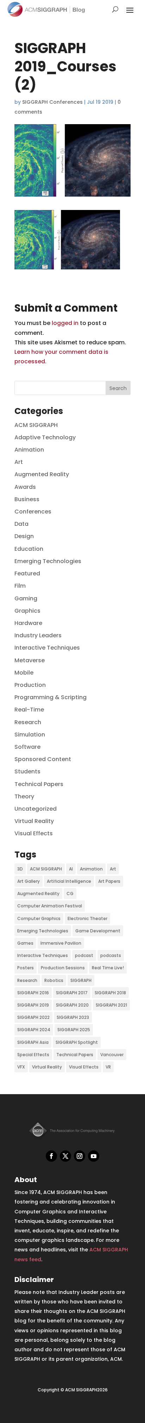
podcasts (110, 955)
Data (21, 524)
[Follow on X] (65, 1156)
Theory (24, 796)
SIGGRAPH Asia (33, 1042)
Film (20, 586)
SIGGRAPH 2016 (33, 993)
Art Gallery (28, 881)
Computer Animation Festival (49, 906)
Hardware (28, 623)
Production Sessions (63, 968)
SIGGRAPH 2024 (33, 1030)
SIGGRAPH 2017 (72, 993)
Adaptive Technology (45, 437)
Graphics (27, 611)
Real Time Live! (108, 968)
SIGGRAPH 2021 (111, 1005)
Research (27, 722)
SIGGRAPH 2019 (33, 1005)
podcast (84, 955)
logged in (65, 323)
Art (18, 462)
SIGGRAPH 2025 (73, 1030)
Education (28, 549)
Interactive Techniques (47, 648)
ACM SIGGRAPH (36, 425)
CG (70, 893)
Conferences (32, 512)
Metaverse (29, 660)
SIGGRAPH (81, 980)
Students (27, 771)
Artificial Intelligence (69, 881)
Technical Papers (38, 784)
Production (30, 685)
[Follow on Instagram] (79, 1156)
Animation (29, 450)
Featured (27, 573)
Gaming (25, 598)
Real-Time (29, 710)
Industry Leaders (38, 635)
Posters (25, 968)
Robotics (53, 980)
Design (24, 536)
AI (71, 869)
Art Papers (109, 881)
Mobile (23, 673)
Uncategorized (35, 809)
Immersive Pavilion (60, 943)
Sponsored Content (42, 759)
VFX (21, 1067)
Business (26, 499)
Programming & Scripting (50, 697)
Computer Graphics (39, 918)
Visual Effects (33, 833)
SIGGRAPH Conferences (52, 102)
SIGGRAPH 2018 (110, 993)
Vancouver (112, 1055)
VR (108, 1067)
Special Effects (33, 1055)
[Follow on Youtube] (93, 1156)
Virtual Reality (34, 821)
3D (20, 869)
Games (25, 943)
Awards (25, 487)
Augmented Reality (41, 474)
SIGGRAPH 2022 (33, 1017)
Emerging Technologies (47, 561)
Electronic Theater (87, 918)
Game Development (97, 931)
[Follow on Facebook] (51, 1156)
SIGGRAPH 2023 (73, 1017)
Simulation (29, 734)
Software (27, 747)
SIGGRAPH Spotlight (77, 1042)
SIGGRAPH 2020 (72, 1005)
